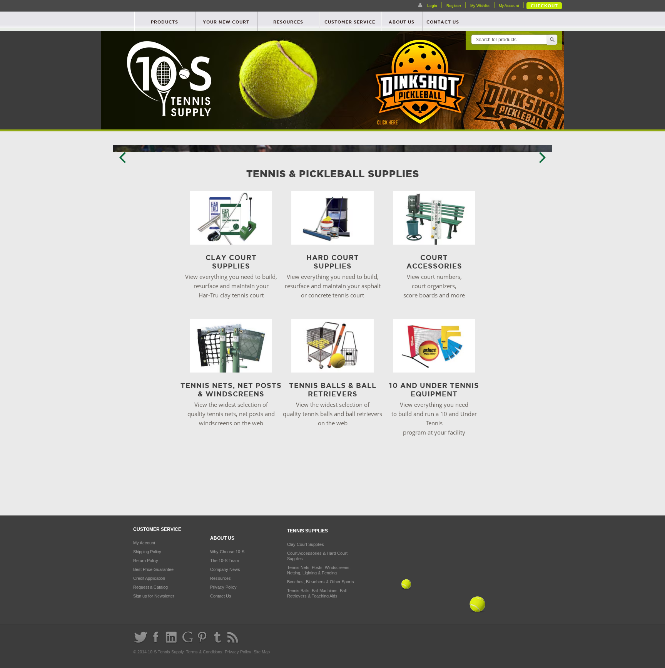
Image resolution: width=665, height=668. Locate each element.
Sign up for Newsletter (153, 596)
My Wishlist (480, 5)
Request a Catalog (150, 587)
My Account (509, 5)
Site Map (262, 652)
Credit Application (149, 578)
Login (431, 5)
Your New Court (226, 22)
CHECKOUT (544, 5)
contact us (442, 22)
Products (164, 22)
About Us (401, 22)
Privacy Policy (223, 587)
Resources (288, 22)
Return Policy (145, 560)
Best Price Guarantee (153, 569)
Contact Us (220, 596)
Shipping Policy (147, 551)
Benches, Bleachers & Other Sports (320, 581)
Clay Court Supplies (305, 544)
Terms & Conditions (204, 652)
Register (453, 5)
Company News (225, 569)
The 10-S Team (224, 560)
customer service (349, 22)
